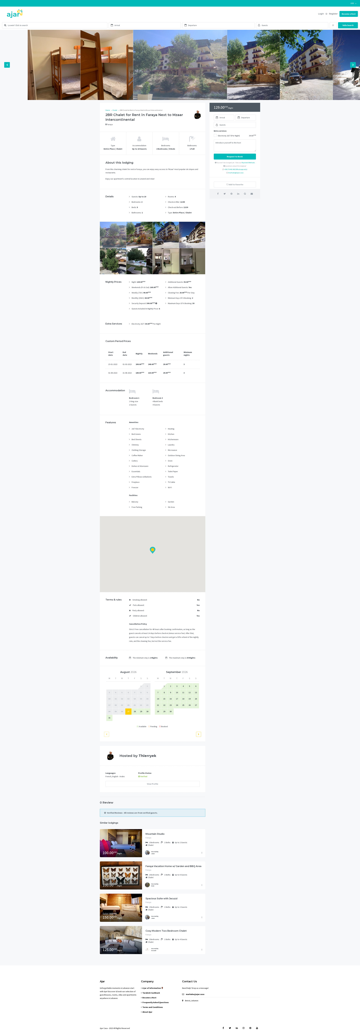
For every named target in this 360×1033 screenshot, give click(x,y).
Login (321, 13)
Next (353, 65)
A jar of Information (151, 988)
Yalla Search (348, 25)
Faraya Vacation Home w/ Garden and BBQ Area (173, 866)
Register (333, 13)
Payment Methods (248, 162)
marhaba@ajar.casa (235, 173)
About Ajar (147, 1012)
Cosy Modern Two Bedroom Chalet (166, 931)
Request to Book (235, 156)
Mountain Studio (155, 834)
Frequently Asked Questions (155, 1002)
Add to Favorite (235, 184)
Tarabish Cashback (151, 993)
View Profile (152, 784)
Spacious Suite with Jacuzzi (161, 898)
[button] (353, 3)
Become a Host (349, 14)
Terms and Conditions (152, 1007)
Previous (7, 65)
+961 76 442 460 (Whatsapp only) (235, 169)
